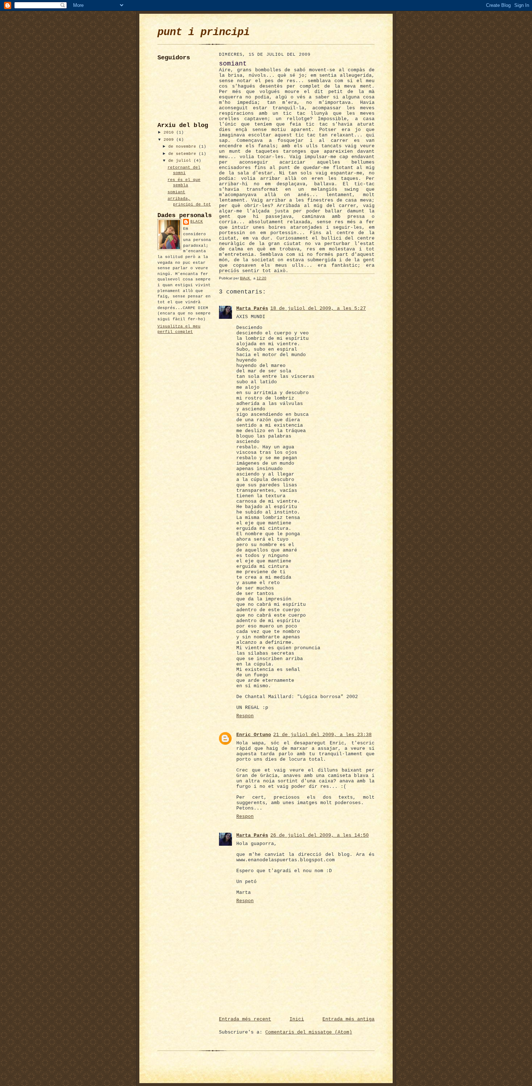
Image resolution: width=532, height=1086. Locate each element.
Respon (245, 716)
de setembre (183, 154)
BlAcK (196, 222)
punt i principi (203, 32)
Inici (297, 1019)
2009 (170, 140)
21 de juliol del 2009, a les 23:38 (322, 735)
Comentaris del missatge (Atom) (308, 1032)
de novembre (183, 146)
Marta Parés (252, 308)
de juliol (181, 161)
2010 (170, 132)
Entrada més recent (245, 1019)
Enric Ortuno (253, 735)
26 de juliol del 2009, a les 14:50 (319, 835)
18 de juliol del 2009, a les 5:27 (318, 308)
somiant (176, 192)
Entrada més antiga (348, 1019)
